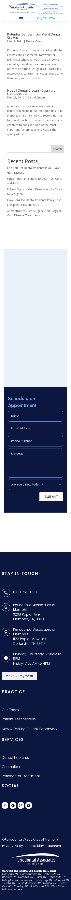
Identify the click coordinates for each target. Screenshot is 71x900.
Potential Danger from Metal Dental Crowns (34, 36)
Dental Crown (35, 41)
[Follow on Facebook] (5, 805)
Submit (51, 496)
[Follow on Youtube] (28, 805)
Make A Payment (19, 675)
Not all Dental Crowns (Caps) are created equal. (31, 92)
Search (57, 149)
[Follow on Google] (13, 805)
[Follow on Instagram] (21, 805)
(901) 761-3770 (45, 18)
